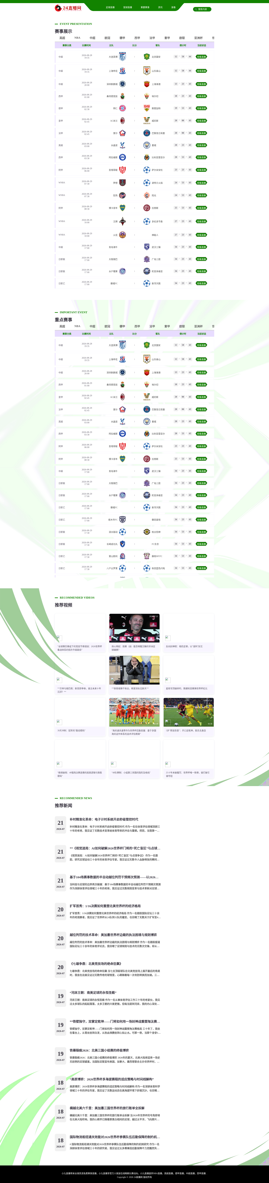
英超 (62, 38)
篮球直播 (127, 7)
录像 (173, 7)
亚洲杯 (198, 38)
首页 (95, 7)
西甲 (137, 38)
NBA (77, 37)
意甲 (167, 38)
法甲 (152, 38)
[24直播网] (68, 10)
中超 (92, 38)
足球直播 (110, 7)
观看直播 (201, 57)
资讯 (160, 7)
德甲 (122, 38)
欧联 (182, 38)
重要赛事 (145, 7)
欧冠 (107, 38)
